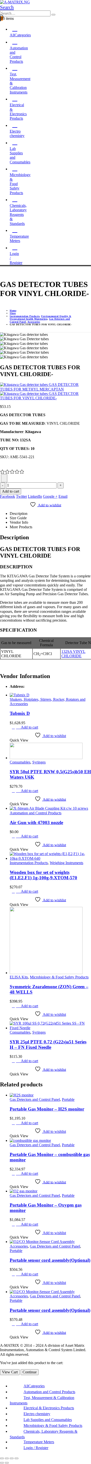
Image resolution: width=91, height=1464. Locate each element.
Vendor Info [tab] (19, 522)
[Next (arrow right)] (7, 1463)
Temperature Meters (19, 238)
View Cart (10, 1372)
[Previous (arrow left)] (2, 1463)
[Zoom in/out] (2, 1458)
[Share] (12, 1458)
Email (62, 496)
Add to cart (10, 491)
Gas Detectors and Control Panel (35, 1099)
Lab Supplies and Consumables (20, 155)
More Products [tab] (21, 527)
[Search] (53, 14)
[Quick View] (18, 727)
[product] (50, 695)
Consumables (20, 762)
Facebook (7, 496)
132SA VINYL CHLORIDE (73, 653)
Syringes (39, 762)
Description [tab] (18, 513)
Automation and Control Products (35, 813)
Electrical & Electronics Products (49, 1408)
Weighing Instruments (66, 863)
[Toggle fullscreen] (7, 1458)
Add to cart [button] (29, 727)
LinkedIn (35, 496)
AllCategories (34, 1386)
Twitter (21, 496)
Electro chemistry (17, 133)
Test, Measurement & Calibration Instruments (20, 83)
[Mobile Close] (1, 1377)
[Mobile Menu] (1, 272)
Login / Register (16, 258)
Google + (50, 496)
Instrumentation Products (29, 863)
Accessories (19, 1246)
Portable (68, 1099)
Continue (30, 1372)
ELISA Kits (19, 977)
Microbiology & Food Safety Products (59, 977)
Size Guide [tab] (18, 518)
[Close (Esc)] (16, 1458)
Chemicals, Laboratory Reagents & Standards (18, 214)
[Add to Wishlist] (4, 478)
